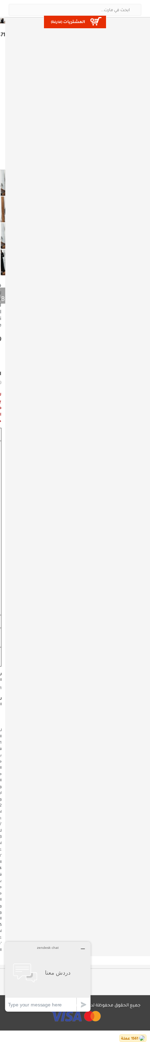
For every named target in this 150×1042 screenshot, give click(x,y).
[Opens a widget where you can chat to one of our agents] (47, 976)
